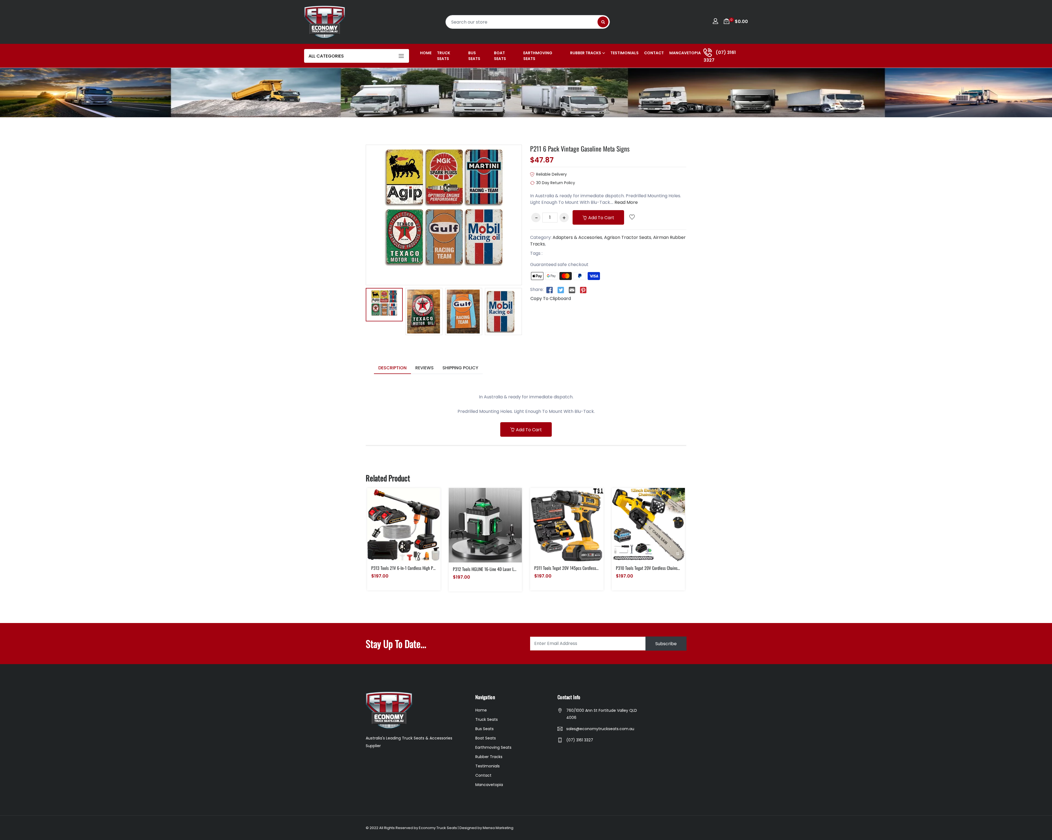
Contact (654, 53)
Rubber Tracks (585, 53)
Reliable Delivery (551, 174)
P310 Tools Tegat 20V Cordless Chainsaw (649, 568)
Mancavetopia (685, 53)
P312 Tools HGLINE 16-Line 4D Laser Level (487, 569)
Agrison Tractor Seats (627, 237)
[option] (384, 305)
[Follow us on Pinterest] (583, 290)
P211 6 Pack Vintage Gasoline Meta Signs (580, 148)
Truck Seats (443, 55)
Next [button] (530, 311)
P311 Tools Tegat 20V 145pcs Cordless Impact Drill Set (578, 568)
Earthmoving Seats (537, 55)
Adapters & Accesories (577, 237)
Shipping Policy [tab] (460, 368)
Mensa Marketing (498, 827)
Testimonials (624, 53)
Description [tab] (392, 368)
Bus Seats (474, 55)
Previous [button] (357, 311)
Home (425, 53)
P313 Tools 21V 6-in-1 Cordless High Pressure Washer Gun (418, 568)
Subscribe (666, 643)
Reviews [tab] (424, 368)
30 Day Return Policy (555, 182)
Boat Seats (500, 55)
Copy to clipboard (550, 298)
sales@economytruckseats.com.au (600, 729)
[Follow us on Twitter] (561, 290)
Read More (626, 202)
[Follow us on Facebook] (549, 290)
